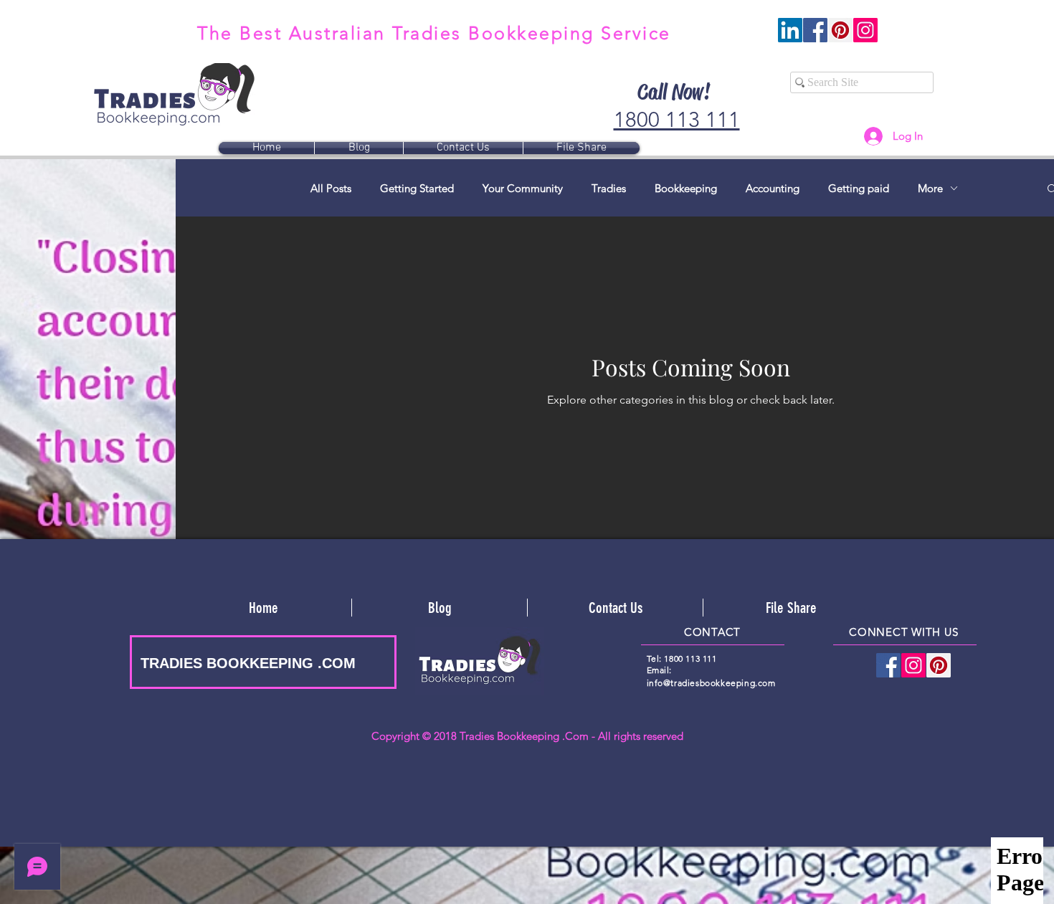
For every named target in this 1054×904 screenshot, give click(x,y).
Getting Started (417, 188)
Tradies (609, 188)
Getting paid (858, 188)
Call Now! (673, 91)
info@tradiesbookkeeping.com (711, 682)
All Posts (330, 188)
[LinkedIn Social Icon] (790, 30)
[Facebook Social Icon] (815, 30)
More (930, 188)
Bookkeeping (686, 188)
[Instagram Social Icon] (865, 30)
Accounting (772, 188)
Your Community (523, 188)
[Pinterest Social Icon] (840, 30)
